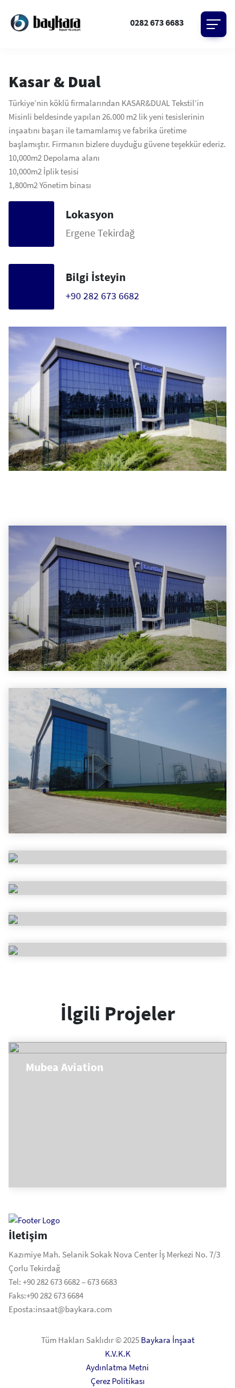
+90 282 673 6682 (102, 295)
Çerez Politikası (118, 1380)
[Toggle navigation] (213, 24)
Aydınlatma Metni (117, 1367)
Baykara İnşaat (168, 1339)
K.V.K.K (118, 1353)
